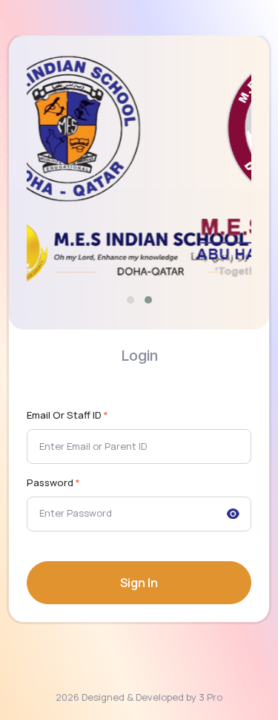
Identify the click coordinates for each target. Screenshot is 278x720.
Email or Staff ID (67, 415)
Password (53, 482)
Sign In (139, 583)
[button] (130, 299)
